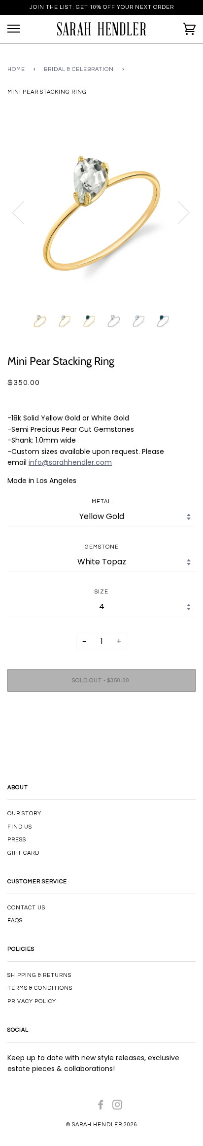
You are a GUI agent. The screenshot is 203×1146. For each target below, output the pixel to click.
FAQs (15, 920)
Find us (19, 827)
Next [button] (178, 212)
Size (101, 591)
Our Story (24, 813)
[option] (101, 212)
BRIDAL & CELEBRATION (79, 69)
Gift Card (23, 853)
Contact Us (26, 907)
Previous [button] (24, 212)
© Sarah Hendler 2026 (101, 1124)
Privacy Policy (31, 1001)
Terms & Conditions (39, 988)
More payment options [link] (101, 733)
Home (16, 69)
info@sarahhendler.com (70, 462)
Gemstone (102, 547)
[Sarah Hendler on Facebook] (101, 1107)
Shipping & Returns (39, 975)
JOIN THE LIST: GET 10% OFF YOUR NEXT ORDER (102, 7)
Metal (101, 501)
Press (16, 839)
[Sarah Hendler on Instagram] (117, 1107)
